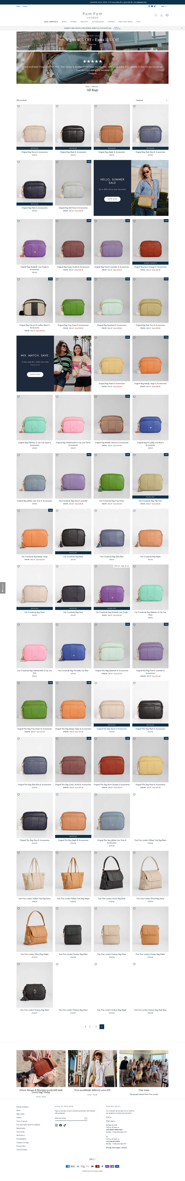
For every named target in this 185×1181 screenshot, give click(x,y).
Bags (64, 22)
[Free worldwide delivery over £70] (92, 1068)
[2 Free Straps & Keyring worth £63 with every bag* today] (41, 1068)
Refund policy (20, 1128)
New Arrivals (51, 22)
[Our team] (144, 1068)
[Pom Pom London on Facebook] (60, 1125)
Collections (94, 86)
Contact (24, 6)
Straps (73, 22)
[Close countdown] (182, 28)
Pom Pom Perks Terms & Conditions (28, 1125)
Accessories (98, 22)
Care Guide (20, 1132)
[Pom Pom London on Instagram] (56, 1125)
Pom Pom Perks (126, 22)
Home (87, 86)
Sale (138, 22)
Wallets (84, 22)
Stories (111, 22)
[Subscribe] (85, 1118)
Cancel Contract (21, 1150)
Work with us (20, 1135)
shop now (92, 1095)
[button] (18, 106)
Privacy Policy (21, 1146)
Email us (108, 1117)
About (18, 6)
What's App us (110, 1121)
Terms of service (21, 1121)
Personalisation (21, 1139)
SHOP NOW (112, 199)
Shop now (41, 1097)
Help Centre (20, 1114)
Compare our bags (22, 1142)
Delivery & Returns (22, 1107)
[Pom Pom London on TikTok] (64, 1125)
